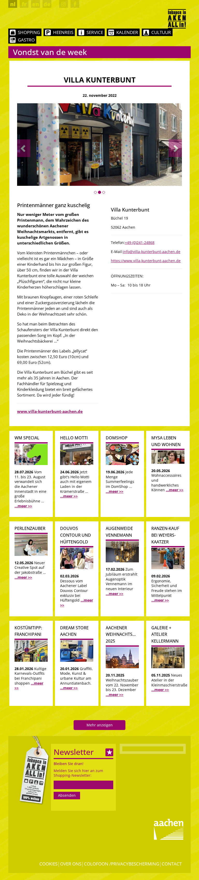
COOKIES (48, 864)
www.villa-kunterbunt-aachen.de (50, 411)
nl (13, 4)
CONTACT (172, 864)
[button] (23, 148)
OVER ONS (70, 864)
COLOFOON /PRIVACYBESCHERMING (121, 864)
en (35, 4)
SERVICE (95, 32)
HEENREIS (63, 32)
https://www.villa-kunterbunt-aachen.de (146, 260)
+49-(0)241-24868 (139, 242)
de (47, 4)
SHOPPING (29, 32)
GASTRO (26, 40)
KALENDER (127, 32)
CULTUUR (161, 32)
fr (24, 4)
